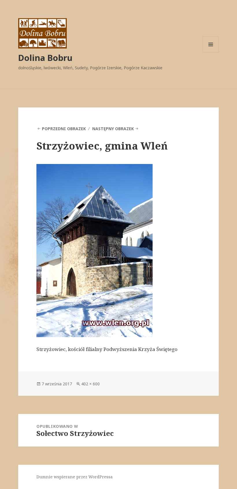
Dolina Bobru (45, 57)
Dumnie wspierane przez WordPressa (74, 476)
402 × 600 (90, 384)
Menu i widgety (211, 52)
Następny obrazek (113, 128)
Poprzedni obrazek (64, 128)
